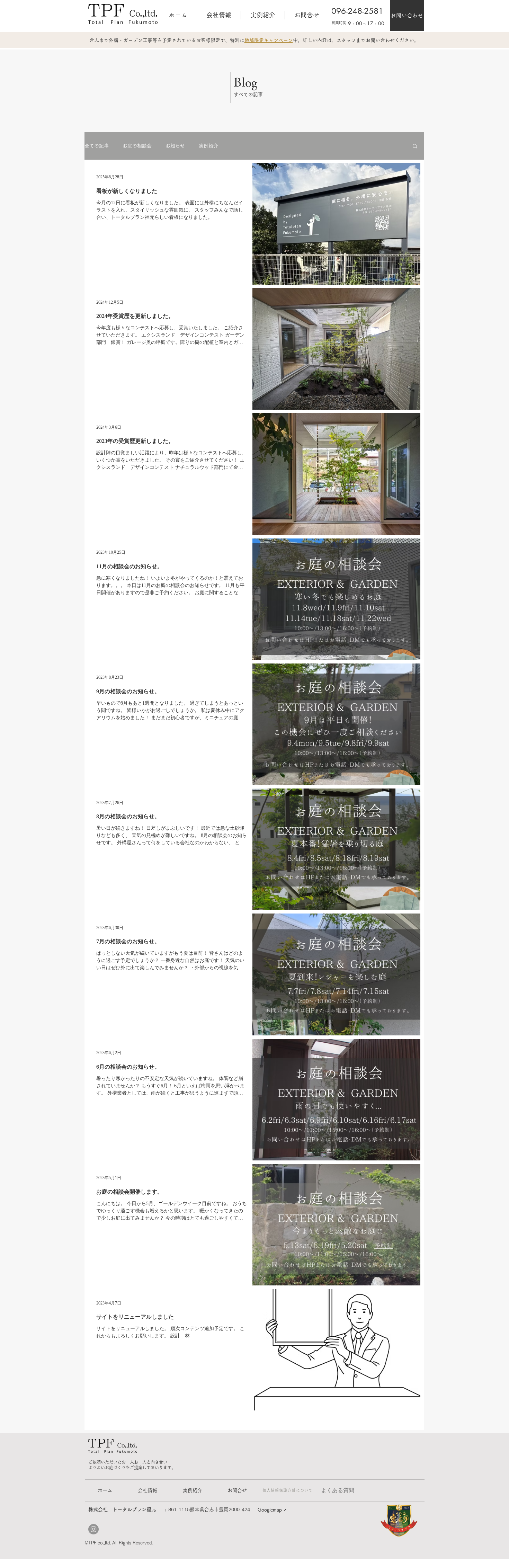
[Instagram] (93, 1529)
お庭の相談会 (137, 145)
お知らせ (175, 145)
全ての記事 (96, 145)
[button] (415, 146)
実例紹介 (208, 145)
